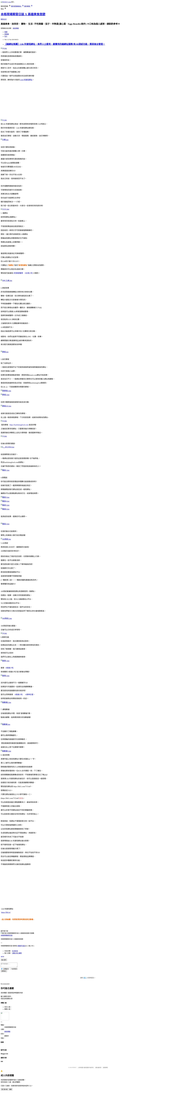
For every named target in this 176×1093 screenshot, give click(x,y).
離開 (10, 1089)
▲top (2, 956)
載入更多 (3, 960)
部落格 (6, 34)
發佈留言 (3, 971)
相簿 (5, 32)
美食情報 (16, 28)
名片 (5, 36)
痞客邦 (20, 946)
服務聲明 (105, 1067)
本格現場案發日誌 (6, 935)
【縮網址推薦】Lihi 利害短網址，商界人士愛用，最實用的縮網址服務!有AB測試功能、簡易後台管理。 (54, 44)
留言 (23, 946)
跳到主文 (4, 19)
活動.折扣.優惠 (17, 953)
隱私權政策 (98, 1067)
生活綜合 (15, 951)
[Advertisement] (88, 98)
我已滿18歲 (4, 1089)
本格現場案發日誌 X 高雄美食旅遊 (23, 14)
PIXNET (74, 1067)
